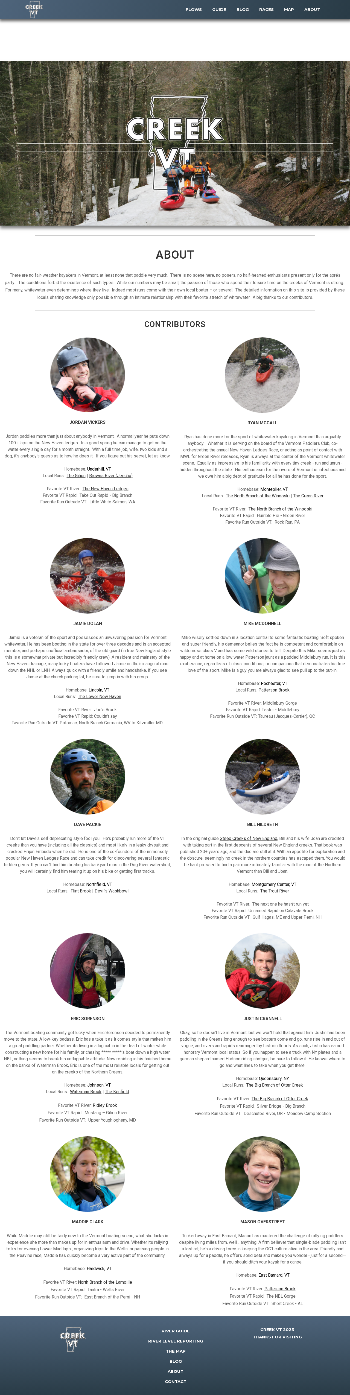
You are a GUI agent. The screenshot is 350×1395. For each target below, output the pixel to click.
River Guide (176, 1330)
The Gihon (76, 475)
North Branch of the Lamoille (105, 1282)
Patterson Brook (274, 690)
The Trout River (274, 891)
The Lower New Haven (99, 696)
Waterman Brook (85, 1091)
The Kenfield (117, 1091)
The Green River (308, 495)
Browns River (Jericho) (111, 475)
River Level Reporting (175, 1341)
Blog (176, 1361)
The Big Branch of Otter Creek (274, 1085)
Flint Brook (81, 891)
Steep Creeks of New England (248, 838)
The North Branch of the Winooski (258, 495)
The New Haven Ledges (106, 488)
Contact (175, 1381)
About (175, 1371)
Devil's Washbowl (112, 891)
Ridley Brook (105, 1105)
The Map (176, 1351)
